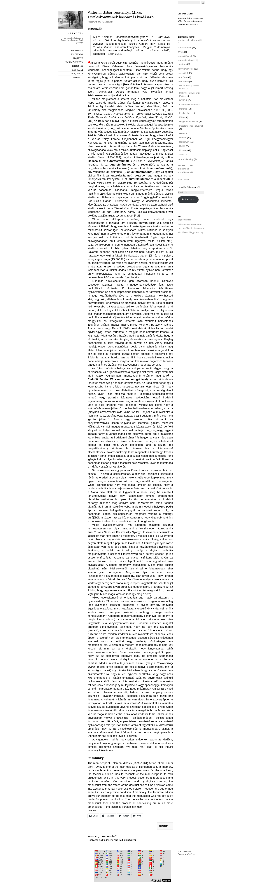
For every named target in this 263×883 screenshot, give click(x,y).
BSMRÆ (183, 100)
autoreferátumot (117, 160)
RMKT (182, 146)
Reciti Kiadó (77, 54)
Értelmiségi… (185, 113)
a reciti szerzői (185, 172)
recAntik (183, 133)
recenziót (147, 164)
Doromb (183, 109)
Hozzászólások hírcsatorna (191, 228)
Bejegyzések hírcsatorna (190, 224)
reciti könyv (183, 81)
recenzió (182, 73)
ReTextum (184, 142)
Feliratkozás (188, 199)
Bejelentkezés (184, 219)
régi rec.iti (77, 70)
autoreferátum (184, 47)
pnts (189, 851)
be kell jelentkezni (125, 840)
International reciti (186, 60)
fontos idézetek (185, 56)
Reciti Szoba (77, 50)
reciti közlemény (185, 159)
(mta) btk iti (77, 74)
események (77, 66)
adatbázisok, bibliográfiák (190, 40)
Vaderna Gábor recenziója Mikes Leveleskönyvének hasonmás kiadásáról (121, 14)
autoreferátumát (160, 168)
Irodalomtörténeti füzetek (191, 126)
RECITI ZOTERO (186, 165)
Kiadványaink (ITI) (74, 62)
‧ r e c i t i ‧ (75, 33)
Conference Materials (189, 104)
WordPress (191, 854)
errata (181, 52)
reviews (183, 64)
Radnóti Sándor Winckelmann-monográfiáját (117, 379)
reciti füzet (183, 77)
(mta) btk (78, 77)
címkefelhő (183, 169)
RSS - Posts (183, 179)
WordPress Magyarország (190, 232)
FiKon (182, 117)
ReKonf (182, 137)
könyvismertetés (185, 69)
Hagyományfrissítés (188, 121)
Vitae (181, 154)
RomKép (183, 150)
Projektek (78, 58)
